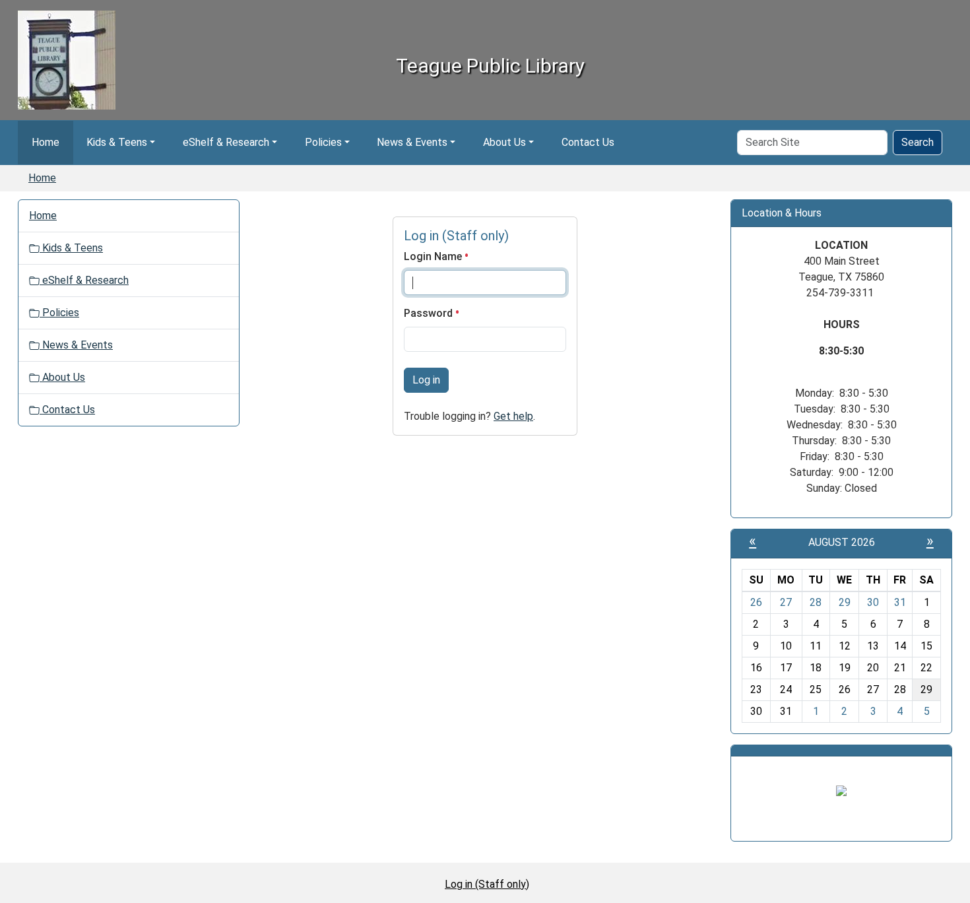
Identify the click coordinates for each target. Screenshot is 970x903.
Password (429, 313)
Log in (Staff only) (487, 884)
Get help (513, 416)
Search (917, 142)
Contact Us (588, 142)
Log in (426, 380)
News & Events (412, 142)
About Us (504, 142)
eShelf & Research (226, 142)
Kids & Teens (116, 142)
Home (45, 142)
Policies (323, 142)
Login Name (434, 256)
